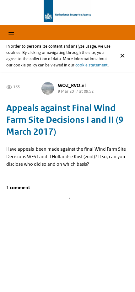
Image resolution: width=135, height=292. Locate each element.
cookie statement (91, 65)
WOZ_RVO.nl (72, 86)
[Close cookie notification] (122, 56)
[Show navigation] (11, 32)
